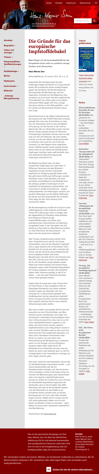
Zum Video (89, 322)
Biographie (9, 45)
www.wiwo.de (50, 413)
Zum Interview (86, 196)
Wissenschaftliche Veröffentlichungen (12, 62)
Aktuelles (8, 40)
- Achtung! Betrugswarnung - (12, 97)
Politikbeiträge (11, 71)
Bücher (7, 75)
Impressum (71, 3)
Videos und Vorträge (9, 51)
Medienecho (9, 81)
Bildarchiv (8, 90)
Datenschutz (85, 3)
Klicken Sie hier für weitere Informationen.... (73, 469)
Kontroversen (10, 86)
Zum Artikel (84, 143)
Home (49, 3)
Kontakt (58, 3)
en (96, 3)
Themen (8, 57)
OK (48, 469)
